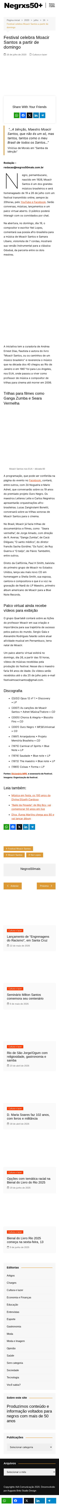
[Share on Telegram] (42, 115)
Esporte (11, 1319)
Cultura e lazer (39, 54)
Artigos (11, 1275)
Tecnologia (13, 1377)
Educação (12, 1304)
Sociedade (13, 1370)
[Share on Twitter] (29, 115)
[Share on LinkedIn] (36, 115)
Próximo (44, 886)
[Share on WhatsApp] (17, 115)
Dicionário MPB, (19, 773)
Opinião (11, 1348)
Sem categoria (15, 1363)
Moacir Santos (15, 855)
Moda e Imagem (16, 1341)
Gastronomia (14, 1326)
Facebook (35, 480)
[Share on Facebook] (23, 115)
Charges (11, 1282)
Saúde (10, 1355)
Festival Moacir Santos (19, 848)
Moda (10, 1334)
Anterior (15, 886)
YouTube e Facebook (33, 202)
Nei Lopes (36, 855)
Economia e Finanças (19, 1297)
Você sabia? (14, 1384)
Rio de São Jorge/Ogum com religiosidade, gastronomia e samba (27, 1056)
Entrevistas (13, 1312)
